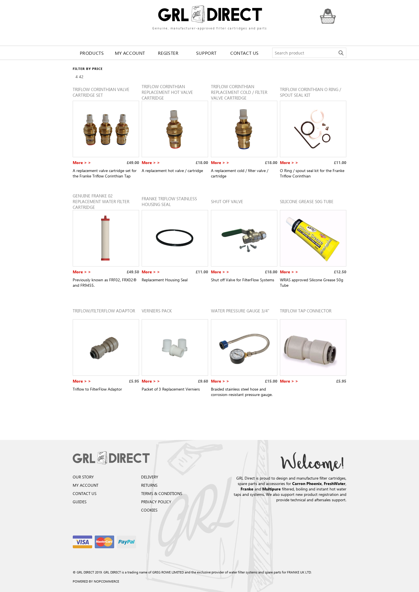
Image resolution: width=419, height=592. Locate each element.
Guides (79, 501)
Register (168, 53)
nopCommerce (106, 581)
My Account (130, 53)
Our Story (83, 477)
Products (92, 53)
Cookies (149, 510)
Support (206, 53)
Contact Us (244, 53)
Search (341, 53)
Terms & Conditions (161, 493)
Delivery (149, 477)
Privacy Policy (156, 501)
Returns (149, 485)
